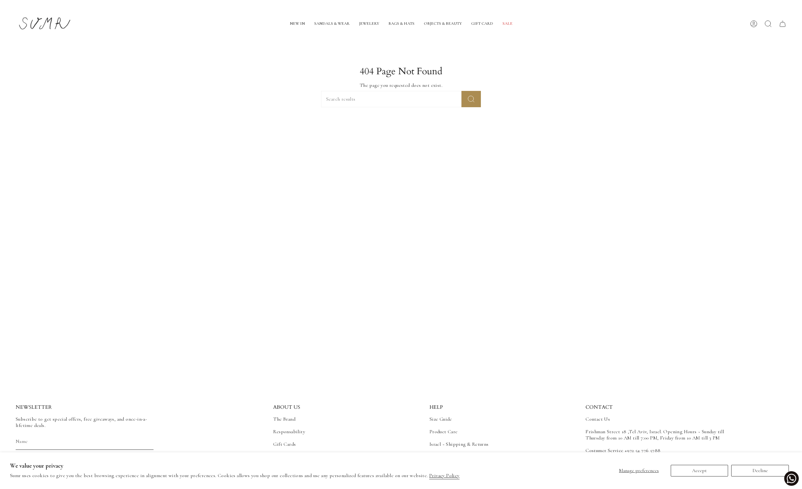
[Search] (471, 99)
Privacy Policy (444, 475)
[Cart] (782, 23)
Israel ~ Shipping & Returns (459, 444)
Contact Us (598, 419)
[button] (297, 24)
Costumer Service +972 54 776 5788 (623, 450)
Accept (699, 470)
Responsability (289, 432)
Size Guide (441, 419)
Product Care (444, 432)
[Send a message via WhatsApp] (791, 478)
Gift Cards (284, 444)
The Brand (284, 419)
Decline (760, 470)
